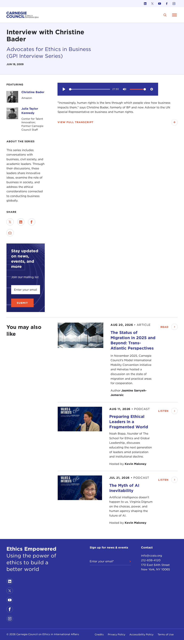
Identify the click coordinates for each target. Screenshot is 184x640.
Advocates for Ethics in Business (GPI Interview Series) (48, 52)
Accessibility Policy (141, 634)
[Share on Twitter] (10, 222)
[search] (165, 15)
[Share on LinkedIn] (20, 222)
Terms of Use (166, 634)
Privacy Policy (116, 634)
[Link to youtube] (159, 3)
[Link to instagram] (174, 3)
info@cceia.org (151, 555)
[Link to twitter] (152, 3)
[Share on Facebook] (31, 222)
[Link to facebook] (166, 3)
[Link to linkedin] (145, 3)
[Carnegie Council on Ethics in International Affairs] (22, 15)
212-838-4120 (150, 560)
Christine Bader (32, 92)
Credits (99, 634)
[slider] (89, 89)
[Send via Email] (10, 232)
